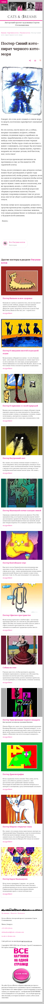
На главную (5, 913)
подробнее (7, 313)
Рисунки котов (25, 33)
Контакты (21, 913)
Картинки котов (13, 33)
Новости (13, 913)
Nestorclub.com (27, 941)
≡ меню (3, 2)
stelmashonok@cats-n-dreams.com (13, 932)
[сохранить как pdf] (40, 60)
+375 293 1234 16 (7, 928)
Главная (3, 33)
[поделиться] (29, 60)
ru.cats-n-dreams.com (8, 936)
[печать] (35, 60)
